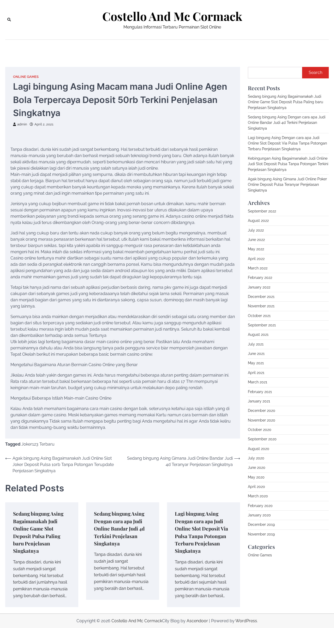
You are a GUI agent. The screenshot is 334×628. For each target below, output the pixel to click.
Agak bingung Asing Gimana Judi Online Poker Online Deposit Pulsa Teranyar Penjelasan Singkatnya (287, 184)
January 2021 (259, 401)
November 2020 (261, 420)
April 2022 (256, 259)
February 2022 (260, 277)
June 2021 (256, 354)
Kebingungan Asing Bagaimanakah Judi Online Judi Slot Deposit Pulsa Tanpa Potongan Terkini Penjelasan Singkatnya (288, 164)
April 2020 (256, 487)
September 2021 (262, 325)
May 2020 (256, 477)
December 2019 (261, 524)
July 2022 (256, 230)
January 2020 (259, 515)
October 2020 (259, 430)
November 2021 (261, 306)
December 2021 (261, 297)
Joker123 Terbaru (38, 444)
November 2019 (261, 534)
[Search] (9, 20)
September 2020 (262, 439)
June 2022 (256, 240)
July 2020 (256, 458)
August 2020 (258, 449)
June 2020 (256, 467)
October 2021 (259, 316)
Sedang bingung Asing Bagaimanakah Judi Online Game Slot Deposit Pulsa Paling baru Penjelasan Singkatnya (285, 102)
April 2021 (256, 373)
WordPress (246, 620)
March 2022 (257, 268)
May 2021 (256, 363)
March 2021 (257, 382)
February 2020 (260, 506)
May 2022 (256, 249)
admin (22, 124)
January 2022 (259, 287)
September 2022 (262, 211)
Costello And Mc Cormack (172, 16)
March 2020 (258, 496)
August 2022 (258, 220)
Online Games (26, 77)
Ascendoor (197, 620)
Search (315, 72)
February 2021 (260, 392)
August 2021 (258, 334)
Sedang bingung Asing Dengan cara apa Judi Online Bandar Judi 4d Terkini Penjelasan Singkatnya (119, 528)
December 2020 (261, 410)
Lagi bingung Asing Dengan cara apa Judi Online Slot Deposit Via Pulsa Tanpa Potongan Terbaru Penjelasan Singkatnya (287, 143)
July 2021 (256, 344)
